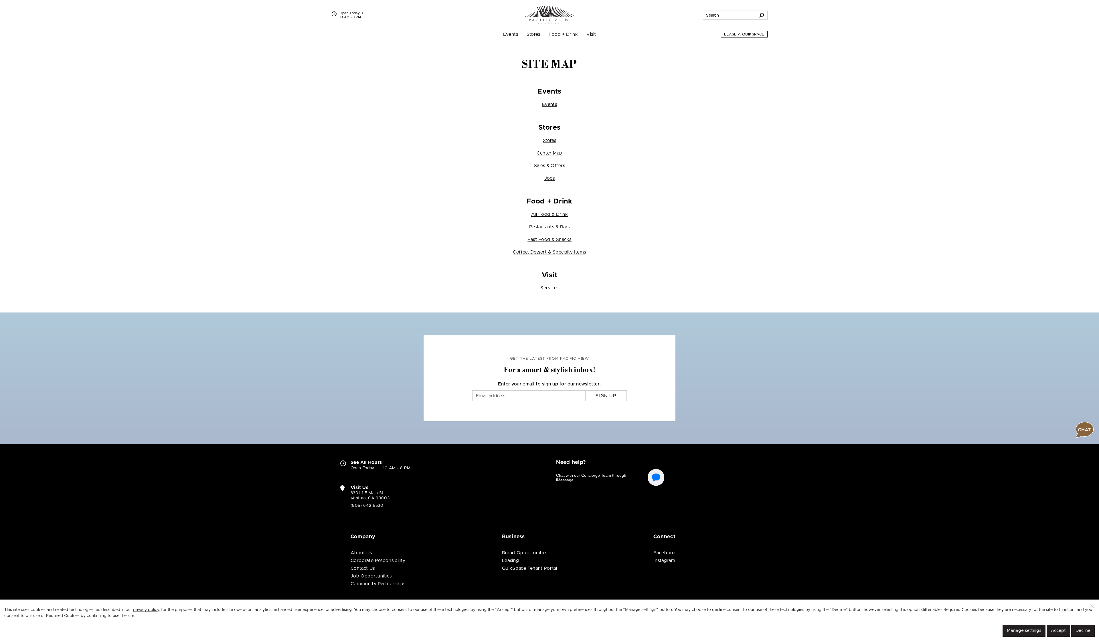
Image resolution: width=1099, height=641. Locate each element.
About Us (361, 553)
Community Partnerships (378, 583)
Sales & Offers (549, 165)
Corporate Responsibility (378, 560)
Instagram (664, 560)
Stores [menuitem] (533, 34)
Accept (1058, 630)
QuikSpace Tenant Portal (529, 568)
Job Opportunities (371, 576)
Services (549, 288)
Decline (1083, 630)
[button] (1092, 606)
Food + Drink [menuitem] (563, 34)
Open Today (349, 13)
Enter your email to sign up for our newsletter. (549, 384)
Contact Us (363, 568)
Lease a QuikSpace (744, 34)
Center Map (549, 153)
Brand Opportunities (524, 553)
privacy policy (146, 610)
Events (549, 104)
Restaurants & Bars (549, 227)
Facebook (664, 553)
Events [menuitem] (510, 34)
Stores (549, 140)
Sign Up (606, 395)
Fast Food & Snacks (549, 239)
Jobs (549, 178)
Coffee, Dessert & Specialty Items (549, 252)
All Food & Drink (549, 214)
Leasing (510, 560)
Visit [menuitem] (591, 34)
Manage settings (1024, 630)
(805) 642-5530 (367, 506)
